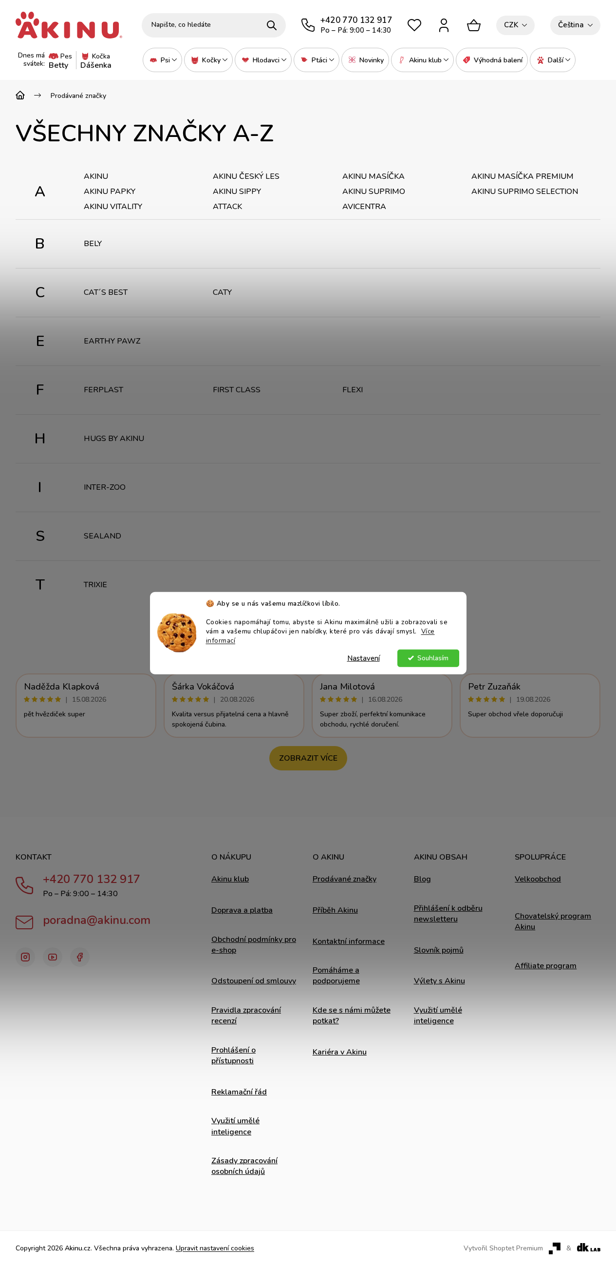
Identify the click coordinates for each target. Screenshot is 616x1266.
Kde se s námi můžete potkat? (352, 1015)
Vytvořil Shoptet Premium (503, 1248)
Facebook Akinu (80, 957)
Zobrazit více (308, 758)
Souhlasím (432, 657)
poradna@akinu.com (96, 920)
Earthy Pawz (112, 341)
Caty (222, 292)
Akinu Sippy (237, 191)
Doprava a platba (242, 910)
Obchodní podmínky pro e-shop (253, 945)
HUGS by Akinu (114, 438)
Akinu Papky (109, 191)
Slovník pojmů (439, 950)
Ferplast (103, 389)
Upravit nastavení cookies (215, 1248)
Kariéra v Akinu (340, 1052)
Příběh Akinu (335, 910)
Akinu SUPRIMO (373, 191)
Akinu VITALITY (113, 206)
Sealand (102, 536)
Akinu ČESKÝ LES (246, 176)
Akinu (96, 176)
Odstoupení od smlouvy (253, 981)
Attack (227, 206)
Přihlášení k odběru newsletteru (448, 913)
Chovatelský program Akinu (553, 921)
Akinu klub (230, 879)
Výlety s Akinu (439, 981)
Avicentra (364, 206)
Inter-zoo (105, 487)
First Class (237, 389)
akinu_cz (25, 957)
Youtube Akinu (52, 957)
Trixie (95, 584)
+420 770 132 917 (91, 879)
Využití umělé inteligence (235, 1126)
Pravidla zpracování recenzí (246, 1015)
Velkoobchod (538, 879)
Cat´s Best (106, 292)
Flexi (352, 389)
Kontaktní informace (349, 941)
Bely (93, 243)
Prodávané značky (344, 879)
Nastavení (363, 658)
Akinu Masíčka (373, 176)
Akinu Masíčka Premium (522, 176)
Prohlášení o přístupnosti (233, 1055)
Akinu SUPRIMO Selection (524, 191)
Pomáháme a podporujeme (336, 975)
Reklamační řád (239, 1092)
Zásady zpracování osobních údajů (244, 1166)
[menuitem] (162, 60)
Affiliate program (546, 965)
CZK (511, 25)
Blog (422, 879)
